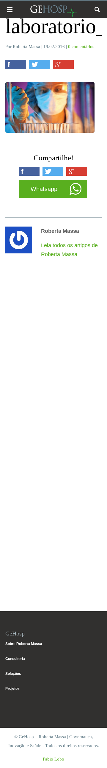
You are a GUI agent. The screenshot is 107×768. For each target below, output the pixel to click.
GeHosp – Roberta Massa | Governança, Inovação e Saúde (53, 11)
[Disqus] (53, 360)
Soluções (13, 674)
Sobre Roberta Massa (23, 644)
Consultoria (15, 659)
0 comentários (81, 46)
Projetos (12, 689)
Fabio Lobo (53, 759)
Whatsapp (44, 189)
